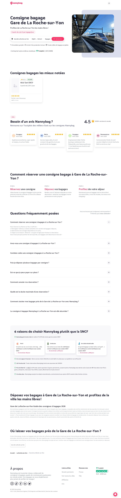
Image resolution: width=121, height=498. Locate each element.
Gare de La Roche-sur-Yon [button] (21, 39)
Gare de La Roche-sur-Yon (18, 445)
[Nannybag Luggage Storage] (17, 3)
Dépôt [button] (34, 39)
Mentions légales (22, 491)
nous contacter (105, 213)
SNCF (29, 368)
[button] (115, 494)
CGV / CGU (13, 491)
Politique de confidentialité (36, 491)
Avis (63, 484)
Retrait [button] (40, 39)
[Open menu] (109, 3)
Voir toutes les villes (68, 476)
